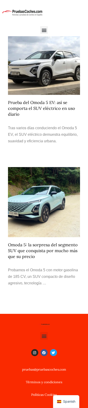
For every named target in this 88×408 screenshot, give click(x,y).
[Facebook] (44, 352)
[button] (44, 30)
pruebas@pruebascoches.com (44, 369)
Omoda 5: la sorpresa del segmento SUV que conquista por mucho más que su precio (43, 250)
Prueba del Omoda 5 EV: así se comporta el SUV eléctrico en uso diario (41, 108)
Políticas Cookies (44, 395)
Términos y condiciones (44, 382)
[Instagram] (34, 352)
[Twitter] (53, 352)
